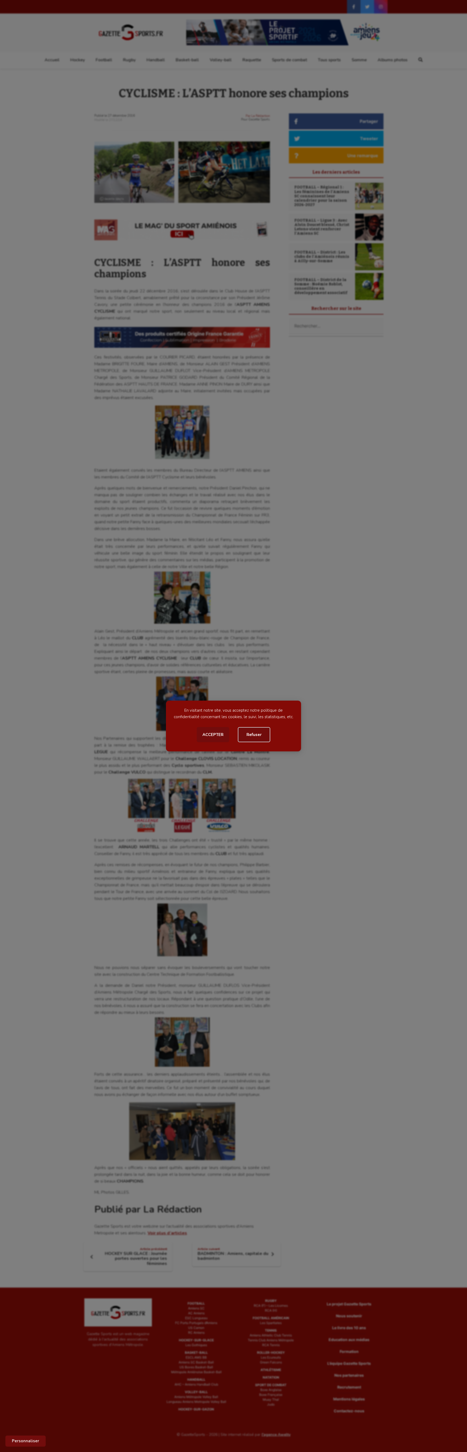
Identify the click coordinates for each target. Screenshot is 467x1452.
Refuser (254, 734)
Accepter (213, 734)
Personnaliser (25, 1441)
